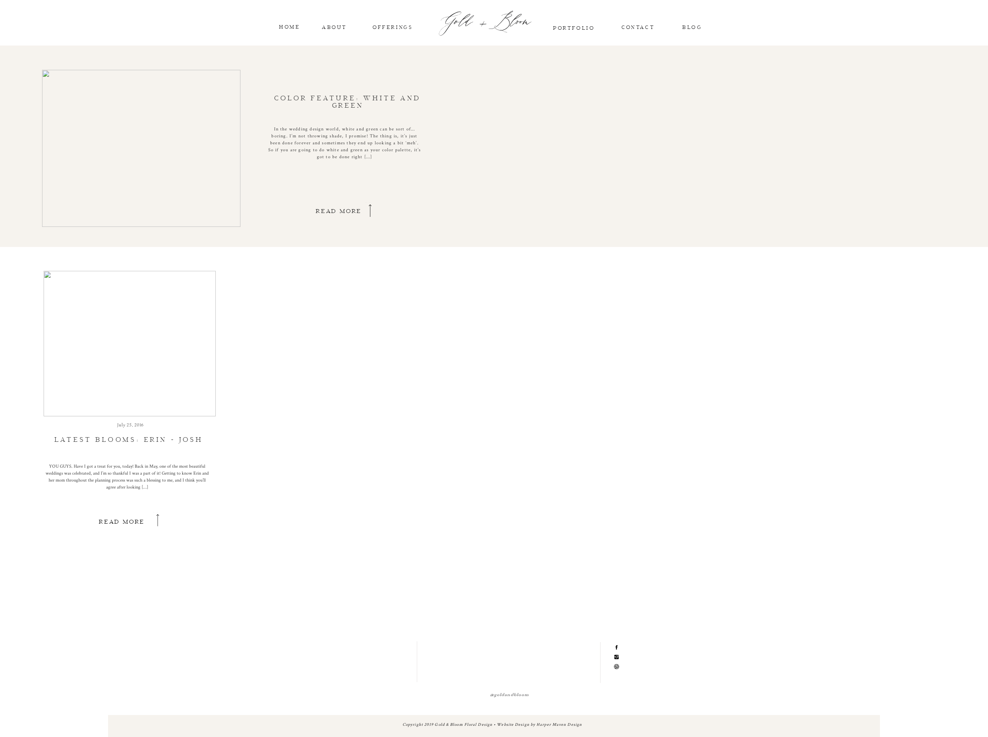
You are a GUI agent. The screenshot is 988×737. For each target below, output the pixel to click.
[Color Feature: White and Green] (141, 148)
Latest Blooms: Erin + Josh (128, 439)
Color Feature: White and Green (347, 101)
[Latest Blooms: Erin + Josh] (130, 343)
